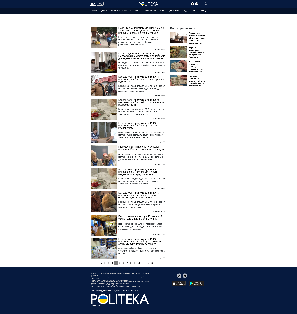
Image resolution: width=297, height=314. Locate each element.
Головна (94, 11)
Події (185, 11)
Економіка (115, 11)
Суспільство (173, 11)
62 (152, 263)
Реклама (125, 291)
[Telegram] (196, 3)
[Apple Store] (178, 283)
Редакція (116, 291)
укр (93, 4)
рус (100, 4)
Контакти (134, 291)
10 (139, 263)
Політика (126, 11)
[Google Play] (196, 283)
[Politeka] (148, 4)
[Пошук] (206, 3)
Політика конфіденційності (101, 291)
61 (148, 263)
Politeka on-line (149, 11)
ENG (194, 11)
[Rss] (192, 3)
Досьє (104, 11)
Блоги (136, 11)
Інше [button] (202, 11)
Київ (162, 11)
